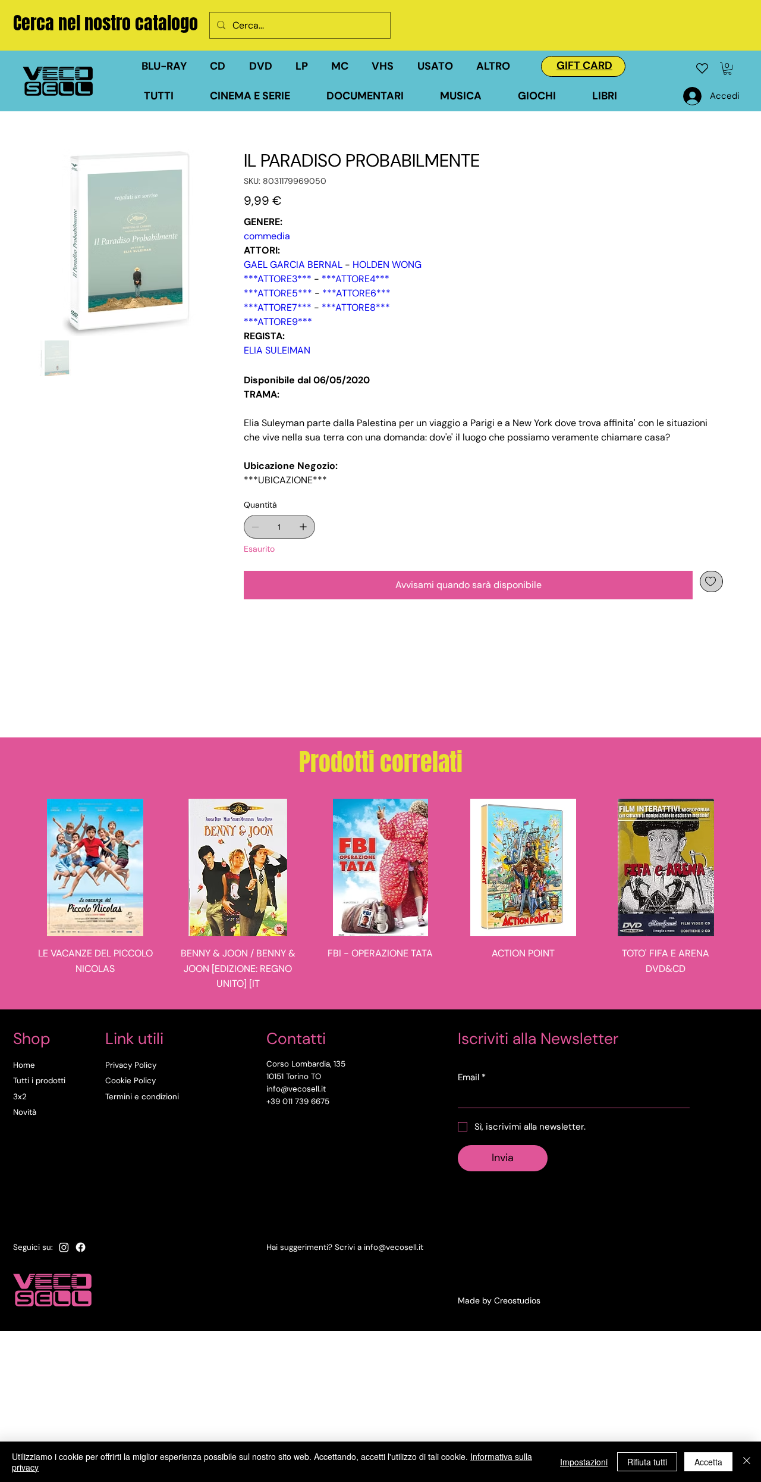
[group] (380, 899)
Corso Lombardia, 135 (305, 1064)
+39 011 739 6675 (297, 1101)
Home (24, 1065)
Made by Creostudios (499, 1300)
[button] (440, 66)
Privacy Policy (130, 1065)
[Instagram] (64, 1247)
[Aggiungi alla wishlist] (711, 581)
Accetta (708, 1462)
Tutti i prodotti (39, 1080)
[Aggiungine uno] (303, 527)
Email (472, 1077)
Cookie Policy (130, 1080)
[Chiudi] (747, 1461)
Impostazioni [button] (584, 1462)
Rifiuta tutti (647, 1462)
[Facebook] (80, 1247)
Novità (24, 1112)
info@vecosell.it (393, 1247)
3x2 (20, 1097)
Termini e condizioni (142, 1097)
